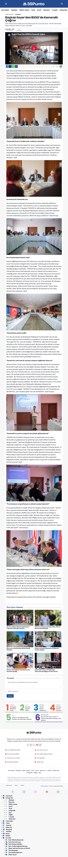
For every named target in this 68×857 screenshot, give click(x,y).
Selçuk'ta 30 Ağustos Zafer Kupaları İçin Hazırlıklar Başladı (22, 718)
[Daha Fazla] (16, 66)
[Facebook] (28, 745)
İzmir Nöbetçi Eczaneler (13, 750)
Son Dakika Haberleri (12, 762)
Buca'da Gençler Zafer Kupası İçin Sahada (27, 708)
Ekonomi (46, 10)
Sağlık (35, 772)
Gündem (14, 10)
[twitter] (24, 791)
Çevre (39, 10)
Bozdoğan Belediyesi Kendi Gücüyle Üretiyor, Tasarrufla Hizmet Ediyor (13, 708)
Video (8, 823)
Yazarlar (9, 825)
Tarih (33, 10)
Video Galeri (9, 14)
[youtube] (46, 791)
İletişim (22, 785)
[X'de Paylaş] (10, 66)
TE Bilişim (51, 786)
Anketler (9, 831)
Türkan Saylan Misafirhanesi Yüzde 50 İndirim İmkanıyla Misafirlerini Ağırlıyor (43, 708)
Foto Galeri (9, 821)
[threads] (58, 791)
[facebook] (12, 791)
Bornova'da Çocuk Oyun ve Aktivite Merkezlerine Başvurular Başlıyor (51, 718)
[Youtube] (37, 745)
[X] (31, 745)
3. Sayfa (55, 10)
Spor (26, 705)
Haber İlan (63, 10)
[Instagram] (34, 745)
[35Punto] (34, 4)
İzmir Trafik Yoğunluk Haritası (44, 754)
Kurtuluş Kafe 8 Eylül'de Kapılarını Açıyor (59, 708)
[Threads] (40, 745)
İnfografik (30, 772)
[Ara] (62, 4)
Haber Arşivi (40, 762)
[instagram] (35, 791)
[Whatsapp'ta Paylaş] (13, 66)
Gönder (10, 696)
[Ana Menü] (6, 4)
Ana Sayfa (5, 10)
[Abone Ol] (60, 66)
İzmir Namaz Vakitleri (13, 754)
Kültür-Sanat (24, 10)
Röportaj (9, 827)
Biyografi (9, 829)
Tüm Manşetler (41, 758)
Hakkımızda (9, 785)
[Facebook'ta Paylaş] (7, 66)
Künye (16, 785)
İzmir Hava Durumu (42, 750)
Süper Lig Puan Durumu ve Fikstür (19, 848)
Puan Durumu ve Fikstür (13, 758)
